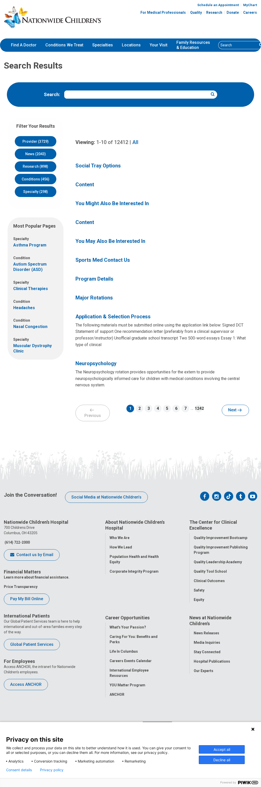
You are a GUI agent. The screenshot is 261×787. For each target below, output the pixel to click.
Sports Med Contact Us (102, 260)
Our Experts (203, 671)
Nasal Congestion (30, 326)
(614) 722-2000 (17, 542)
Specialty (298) (35, 192)
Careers (250, 12)
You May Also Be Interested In (110, 241)
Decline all (221, 760)
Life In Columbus (124, 651)
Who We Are (119, 538)
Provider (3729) (35, 141)
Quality (196, 12)
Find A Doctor (23, 45)
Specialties (102, 45)
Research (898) (35, 166)
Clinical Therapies (30, 288)
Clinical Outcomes (209, 581)
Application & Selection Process (113, 316)
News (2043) (35, 154)
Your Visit (158, 45)
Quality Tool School (210, 571)
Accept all (222, 749)
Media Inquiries (207, 642)
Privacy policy (51, 770)
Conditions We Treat (64, 45)
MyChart (250, 5)
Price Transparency (20, 587)
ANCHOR (117, 694)
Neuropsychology (95, 363)
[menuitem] (24, 45)
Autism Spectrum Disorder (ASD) (30, 267)
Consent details (19, 770)
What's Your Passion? (128, 627)
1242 (198, 408)
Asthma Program (29, 245)
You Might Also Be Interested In (112, 203)
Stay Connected (207, 652)
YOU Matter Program (127, 685)
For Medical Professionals (163, 12)
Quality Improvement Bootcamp (220, 538)
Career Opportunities (127, 617)
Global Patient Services (32, 644)
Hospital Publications (212, 661)
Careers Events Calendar (131, 661)
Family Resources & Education (193, 45)
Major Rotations (94, 298)
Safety (199, 590)
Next (233, 410)
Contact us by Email (34, 554)
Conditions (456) (35, 179)
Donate (233, 12)
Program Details (94, 279)
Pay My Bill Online (26, 598)
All (135, 142)
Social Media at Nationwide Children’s (106, 497)
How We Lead (121, 547)
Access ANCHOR (26, 684)
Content (84, 184)
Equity (199, 600)
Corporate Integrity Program (134, 571)
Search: (52, 94)
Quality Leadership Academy (218, 562)
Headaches (24, 307)
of (112, 142)
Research (214, 12)
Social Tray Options (98, 166)
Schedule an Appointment (218, 5)
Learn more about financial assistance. (36, 577)
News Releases (206, 633)
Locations (131, 45)
